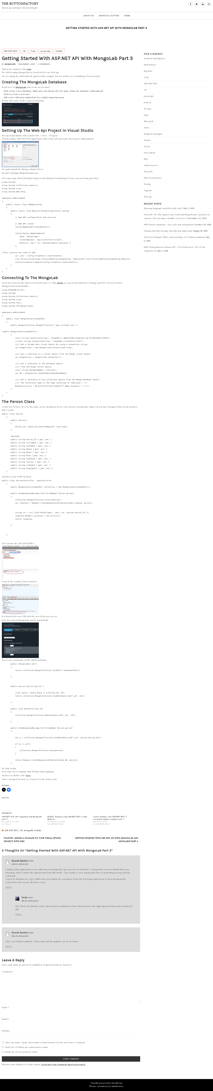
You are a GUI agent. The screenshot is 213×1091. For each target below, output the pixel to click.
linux (146, 115)
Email (5, 1019)
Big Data (148, 71)
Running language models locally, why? (163, 208)
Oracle (147, 146)
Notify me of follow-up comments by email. (26, 1047)
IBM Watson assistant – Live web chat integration (169, 224)
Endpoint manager (153, 134)
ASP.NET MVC (11, 51)
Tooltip (147, 184)
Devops (147, 109)
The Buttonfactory (20, 4)
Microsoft (149, 121)
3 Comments (44, 64)
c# (24, 51)
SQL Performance (153, 178)
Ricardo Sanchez (20, 860)
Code (33, 51)
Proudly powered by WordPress (106, 1083)
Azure (147, 127)
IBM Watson (150, 65)
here (28, 775)
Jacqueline (10, 64)
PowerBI (148, 171)
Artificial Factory (109, 16)
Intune (147, 140)
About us (88, 16)
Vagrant (148, 190)
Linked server (151, 165)
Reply (9, 887)
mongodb (28, 830)
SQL (146, 159)
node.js (147, 102)
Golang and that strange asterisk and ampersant (168, 231)
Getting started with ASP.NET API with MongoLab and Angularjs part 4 (106, 839)
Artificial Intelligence (154, 58)
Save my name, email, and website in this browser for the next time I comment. (46, 1042)
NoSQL (59, 51)
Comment (7, 972)
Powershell (149, 153)
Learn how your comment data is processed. (63, 1064)
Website (6, 1031)
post (29, 69)
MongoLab (21, 87)
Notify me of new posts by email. (21, 1052)
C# (21, 830)
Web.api (148, 197)
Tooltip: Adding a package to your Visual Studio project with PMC (32, 839)
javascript (46, 51)
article (60, 283)
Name (5, 1007)
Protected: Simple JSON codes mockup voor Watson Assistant (174, 237)
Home (127, 16)
